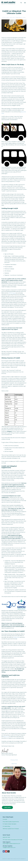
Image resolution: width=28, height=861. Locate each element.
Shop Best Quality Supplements (11, 821)
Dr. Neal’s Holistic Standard (9, 824)
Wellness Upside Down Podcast (11, 828)
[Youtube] (6, 851)
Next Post (14, 763)
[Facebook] (4, 851)
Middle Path (16, 637)
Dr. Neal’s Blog (6, 826)
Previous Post (14, 760)
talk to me (6, 736)
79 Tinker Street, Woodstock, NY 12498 (12, 839)
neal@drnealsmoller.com (9, 847)
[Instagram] (8, 851)
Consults (5, 819)
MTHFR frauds (12, 293)
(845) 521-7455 (6, 837)
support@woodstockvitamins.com (11, 843)
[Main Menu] (25, 3)
